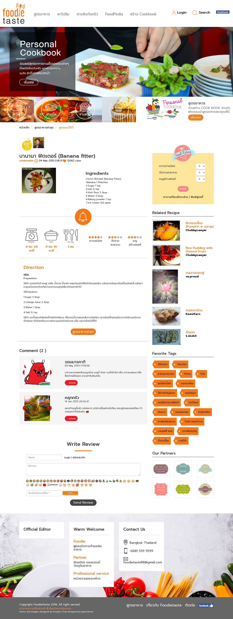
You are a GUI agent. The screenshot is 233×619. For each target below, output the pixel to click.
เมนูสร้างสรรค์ (167, 179)
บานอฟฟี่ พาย (165, 431)
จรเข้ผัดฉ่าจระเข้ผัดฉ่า (168, 402)
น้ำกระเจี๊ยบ (163, 440)
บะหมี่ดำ (183, 440)
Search (204, 12)
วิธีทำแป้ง (163, 364)
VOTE (183, 189)
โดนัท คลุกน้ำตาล (194, 421)
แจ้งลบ (72, 383)
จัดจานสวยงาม (168, 172)
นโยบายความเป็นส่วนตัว (32, 608)
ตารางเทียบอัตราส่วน (175, 197)
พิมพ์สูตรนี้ (197, 197)
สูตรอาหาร (42, 13)
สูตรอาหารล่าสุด (44, 128)
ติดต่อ (190, 605)
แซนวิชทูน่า (190, 393)
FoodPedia (114, 13)
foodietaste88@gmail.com (142, 562)
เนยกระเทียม (187, 383)
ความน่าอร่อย (167, 166)
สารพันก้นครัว (87, 13)
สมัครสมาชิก (78, 457)
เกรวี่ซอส (193, 402)
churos (161, 412)
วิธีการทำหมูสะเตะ (166, 393)
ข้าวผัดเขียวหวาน (166, 421)
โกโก (202, 374)
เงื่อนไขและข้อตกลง (60, 608)
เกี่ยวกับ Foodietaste (164, 605)
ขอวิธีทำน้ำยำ (164, 383)
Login (181, 12)
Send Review (83, 502)
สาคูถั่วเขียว (204, 412)
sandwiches (181, 412)
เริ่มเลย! (196, 117)
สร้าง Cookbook (143, 13)
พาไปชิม (63, 13)
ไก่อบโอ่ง (182, 364)
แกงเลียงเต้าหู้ (189, 431)
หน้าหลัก (24, 128)
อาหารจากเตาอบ (166, 374)
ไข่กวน (187, 374)
